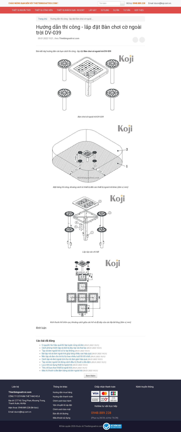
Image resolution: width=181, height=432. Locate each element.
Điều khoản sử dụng (61, 418)
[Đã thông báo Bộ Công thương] (112, 426)
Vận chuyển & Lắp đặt (62, 405)
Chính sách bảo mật (62, 409)
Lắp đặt (93, 10)
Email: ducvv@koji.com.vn (159, 3)
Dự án (116, 10)
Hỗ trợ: (135, 3)
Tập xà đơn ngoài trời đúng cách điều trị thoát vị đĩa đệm (66, 362)
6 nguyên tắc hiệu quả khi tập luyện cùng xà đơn (63, 345)
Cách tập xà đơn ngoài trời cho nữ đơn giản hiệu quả (64, 359)
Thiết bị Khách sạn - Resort (71, 10)
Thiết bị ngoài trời (21, 10)
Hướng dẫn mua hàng (62, 392)
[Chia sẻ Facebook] (135, 40)
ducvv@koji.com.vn (22, 412)
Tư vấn (126, 10)
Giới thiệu (139, 10)
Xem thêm (90, 376)
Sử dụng (105, 10)
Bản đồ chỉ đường (60, 413)
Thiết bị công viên (44, 10)
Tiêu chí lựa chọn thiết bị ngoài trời (57, 368)
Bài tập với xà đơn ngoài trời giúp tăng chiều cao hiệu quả (66, 353)
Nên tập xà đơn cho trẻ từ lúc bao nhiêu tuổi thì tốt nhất (66, 356)
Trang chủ (42, 19)
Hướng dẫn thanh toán (63, 396)
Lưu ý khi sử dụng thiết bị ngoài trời (57, 365)
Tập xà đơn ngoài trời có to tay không (58, 351)
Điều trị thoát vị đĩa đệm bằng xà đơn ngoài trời (62, 370)
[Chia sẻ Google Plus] (142, 40)
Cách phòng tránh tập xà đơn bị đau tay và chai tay (64, 348)
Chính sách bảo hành (62, 401)
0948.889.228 (101, 413)
